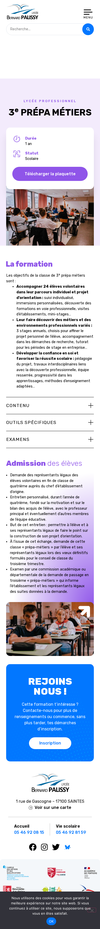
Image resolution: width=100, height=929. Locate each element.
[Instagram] (44, 847)
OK (51, 921)
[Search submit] (88, 29)
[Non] (91, 910)
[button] (50, 405)
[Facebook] (33, 847)
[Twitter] (56, 847)
